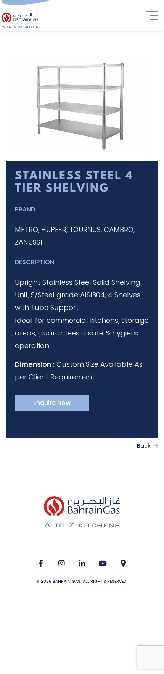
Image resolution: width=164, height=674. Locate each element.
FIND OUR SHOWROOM (123, 563)
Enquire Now (52, 402)
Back (144, 446)
